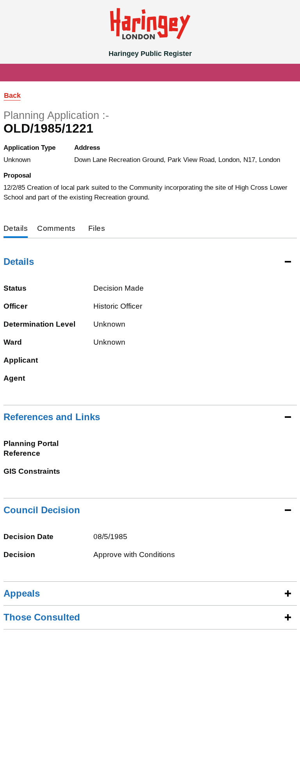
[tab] (16, 229)
